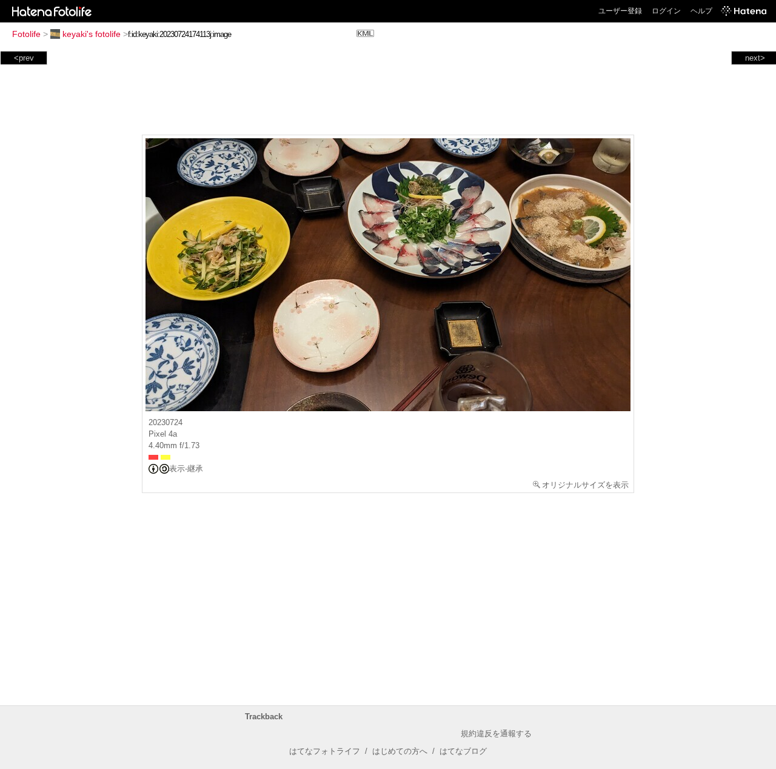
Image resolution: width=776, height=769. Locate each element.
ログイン (666, 11)
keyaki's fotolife (91, 34)
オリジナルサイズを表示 (585, 484)
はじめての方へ (399, 751)
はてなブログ (463, 751)
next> (755, 57)
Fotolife (26, 34)
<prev (24, 57)
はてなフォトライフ (324, 751)
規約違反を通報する (496, 733)
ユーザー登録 (620, 11)
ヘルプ (701, 11)
